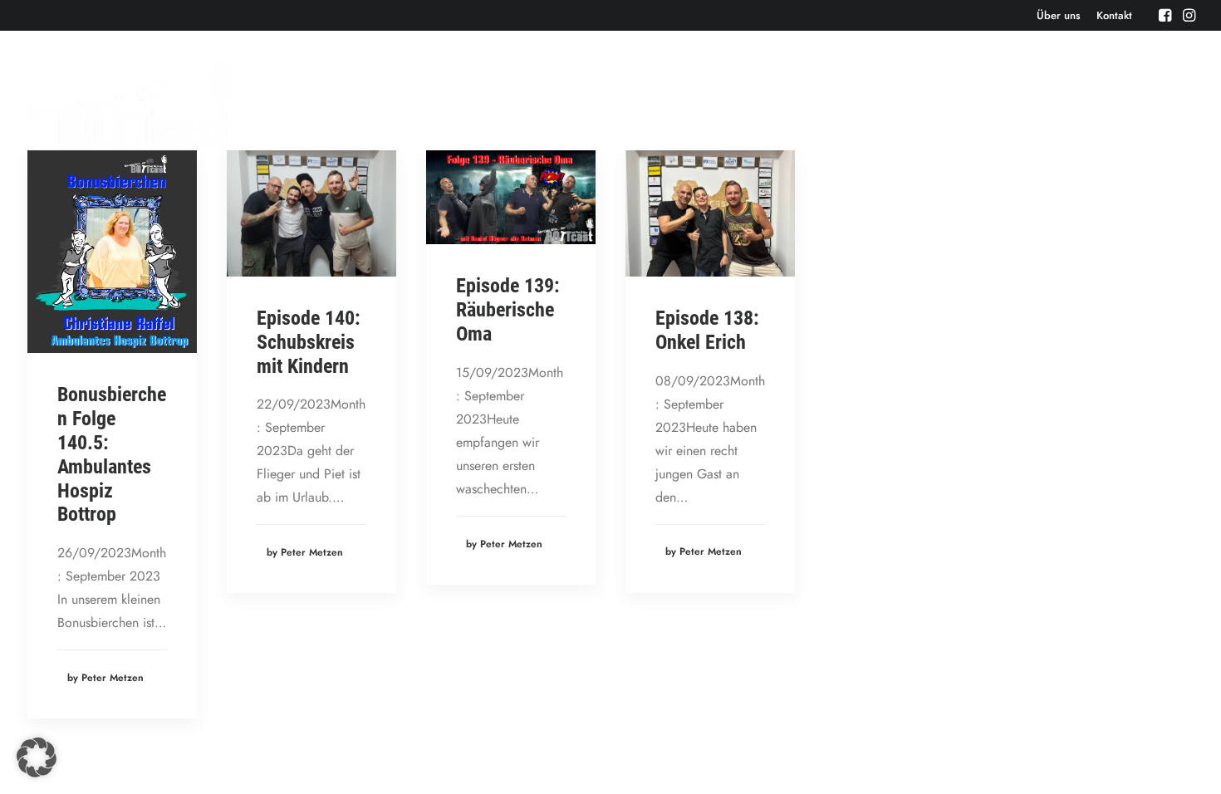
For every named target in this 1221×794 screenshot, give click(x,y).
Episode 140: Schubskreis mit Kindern (308, 342)
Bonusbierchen (966, 103)
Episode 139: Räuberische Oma (508, 310)
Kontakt (1114, 15)
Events (803, 103)
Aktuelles (874, 103)
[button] (1165, 15)
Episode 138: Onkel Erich (707, 330)
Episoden (734, 103)
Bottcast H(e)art (1075, 103)
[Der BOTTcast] (131, 104)
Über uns (1059, 15)
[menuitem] (1058, 15)
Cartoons (1169, 103)
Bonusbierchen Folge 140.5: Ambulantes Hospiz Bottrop (111, 454)
